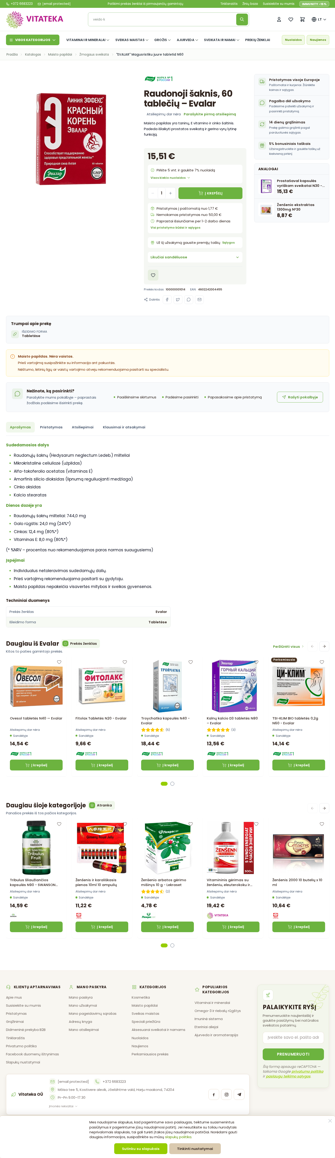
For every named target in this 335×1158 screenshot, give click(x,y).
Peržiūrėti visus (286, 646)
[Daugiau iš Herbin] (79, 915)
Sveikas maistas (130, 40)
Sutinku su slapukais (141, 1148)
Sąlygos (228, 243)
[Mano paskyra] (279, 19)
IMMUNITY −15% (314, 4)
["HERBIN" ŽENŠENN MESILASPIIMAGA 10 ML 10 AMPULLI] (102, 848)
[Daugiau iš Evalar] (159, 79)
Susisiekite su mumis (278, 4)
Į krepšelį (39, 765)
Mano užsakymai (83, 1005)
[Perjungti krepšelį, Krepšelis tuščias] (302, 19)
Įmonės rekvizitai (61, 1106)
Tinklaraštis (229, 4)
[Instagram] (226, 1094)
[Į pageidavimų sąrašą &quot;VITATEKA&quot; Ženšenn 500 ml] (256, 824)
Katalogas (33, 54)
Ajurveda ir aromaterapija (216, 1035)
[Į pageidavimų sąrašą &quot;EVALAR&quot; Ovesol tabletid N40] (59, 662)
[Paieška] (242, 19)
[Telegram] (239, 1094)
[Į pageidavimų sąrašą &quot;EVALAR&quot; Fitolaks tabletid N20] (124, 662)
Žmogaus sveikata (94, 54)
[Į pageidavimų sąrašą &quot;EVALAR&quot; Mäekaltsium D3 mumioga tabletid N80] (256, 662)
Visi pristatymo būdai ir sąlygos (175, 228)
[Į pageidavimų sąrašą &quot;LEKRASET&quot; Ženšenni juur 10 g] (190, 824)
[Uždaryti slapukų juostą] (330, 1121)
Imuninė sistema (209, 1018)
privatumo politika (307, 1071)
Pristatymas (16, 1013)
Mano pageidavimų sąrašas (93, 1013)
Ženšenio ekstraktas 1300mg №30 (296, 207)
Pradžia (12, 54)
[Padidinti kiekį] (170, 193)
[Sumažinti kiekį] (153, 193)
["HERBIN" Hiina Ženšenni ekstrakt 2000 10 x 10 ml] (298, 848)
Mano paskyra (81, 997)
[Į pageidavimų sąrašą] (153, 275)
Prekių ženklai (257, 40)
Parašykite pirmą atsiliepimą (210, 114)
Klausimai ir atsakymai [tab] (124, 427)
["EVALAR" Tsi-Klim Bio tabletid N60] (298, 686)
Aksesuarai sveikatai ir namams (158, 1029)
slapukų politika (178, 1136)
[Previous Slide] (313, 646)
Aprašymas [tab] (20, 427)
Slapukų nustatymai (23, 1062)
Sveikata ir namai (219, 40)
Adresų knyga (80, 1021)
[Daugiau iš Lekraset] (148, 915)
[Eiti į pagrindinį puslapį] (35, 19)
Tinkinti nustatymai (195, 1148)
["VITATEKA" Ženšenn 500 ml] (233, 848)
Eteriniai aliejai (206, 1026)
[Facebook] (213, 1094)
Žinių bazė (250, 4)
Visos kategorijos (32, 40)
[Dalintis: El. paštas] (199, 299)
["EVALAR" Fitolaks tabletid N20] (102, 686)
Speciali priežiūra (146, 1021)
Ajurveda (185, 40)
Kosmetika (141, 997)
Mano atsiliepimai (84, 1029)
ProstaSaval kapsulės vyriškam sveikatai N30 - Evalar (299, 183)
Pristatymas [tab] (51, 427)
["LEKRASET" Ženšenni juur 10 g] (167, 848)
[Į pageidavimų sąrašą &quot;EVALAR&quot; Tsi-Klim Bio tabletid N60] (321, 662)
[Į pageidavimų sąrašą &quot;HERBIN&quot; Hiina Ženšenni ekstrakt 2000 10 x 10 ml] (321, 824)
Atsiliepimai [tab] (82, 427)
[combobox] (163, 19)
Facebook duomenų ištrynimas (32, 1054)
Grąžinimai (15, 1021)
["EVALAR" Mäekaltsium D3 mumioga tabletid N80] (233, 686)
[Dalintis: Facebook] (167, 299)
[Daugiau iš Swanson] (13, 915)
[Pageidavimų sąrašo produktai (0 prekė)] (290, 19)
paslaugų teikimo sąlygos (288, 1076)
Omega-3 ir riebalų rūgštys (218, 1010)
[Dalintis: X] (178, 299)
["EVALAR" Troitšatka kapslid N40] (167, 686)
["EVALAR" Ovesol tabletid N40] (36, 686)
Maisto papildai (60, 54)
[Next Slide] (324, 646)
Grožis (160, 40)
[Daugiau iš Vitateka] (217, 915)
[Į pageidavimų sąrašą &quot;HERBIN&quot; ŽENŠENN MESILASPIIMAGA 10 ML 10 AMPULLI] (124, 824)
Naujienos (318, 40)
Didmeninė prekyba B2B (26, 1029)
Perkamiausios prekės (150, 1054)
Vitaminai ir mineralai (85, 40)
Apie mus (14, 997)
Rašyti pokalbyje (303, 397)
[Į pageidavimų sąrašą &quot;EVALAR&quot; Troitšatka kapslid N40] (190, 662)
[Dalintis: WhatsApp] (188, 299)
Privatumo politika (21, 1046)
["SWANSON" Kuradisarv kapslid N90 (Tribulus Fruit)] (36, 848)
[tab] (164, 784)
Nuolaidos (293, 40)
